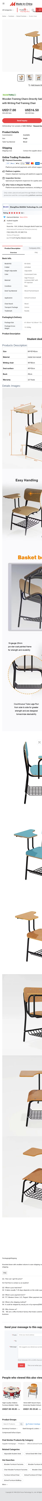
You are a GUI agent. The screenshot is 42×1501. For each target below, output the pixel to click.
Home (4, 16)
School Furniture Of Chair (33, 1475)
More (4, 1484)
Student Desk (33, 16)
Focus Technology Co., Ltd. (28, 1492)
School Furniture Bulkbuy (12, 1480)
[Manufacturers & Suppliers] (21, 4)
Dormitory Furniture (9, 1428)
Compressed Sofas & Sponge (12, 1432)
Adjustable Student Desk (12, 1454)
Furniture (11, 16)
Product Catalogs (34, 1424)
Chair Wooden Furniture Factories (15, 1470)
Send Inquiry (22, 121)
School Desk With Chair (34, 1454)
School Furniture (21, 16)
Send (21, 1365)
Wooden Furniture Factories (13, 1464)
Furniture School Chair (11, 1475)
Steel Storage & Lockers (31, 1428)
